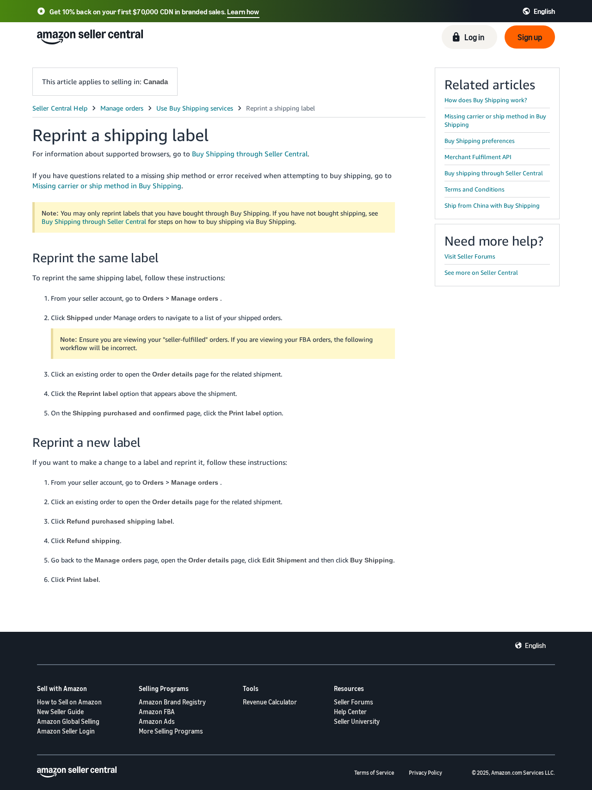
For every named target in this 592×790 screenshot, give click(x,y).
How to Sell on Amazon (69, 702)
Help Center (350, 712)
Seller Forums (353, 702)
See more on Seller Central (481, 272)
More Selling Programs (171, 731)
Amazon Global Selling (68, 721)
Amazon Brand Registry (172, 702)
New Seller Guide (60, 712)
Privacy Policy (425, 772)
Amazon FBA (157, 712)
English (535, 645)
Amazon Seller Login (66, 731)
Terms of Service (374, 772)
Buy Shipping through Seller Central (250, 153)
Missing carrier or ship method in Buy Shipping (106, 185)
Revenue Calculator (270, 702)
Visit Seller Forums (469, 256)
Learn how (243, 11)
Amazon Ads (157, 721)
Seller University (357, 721)
